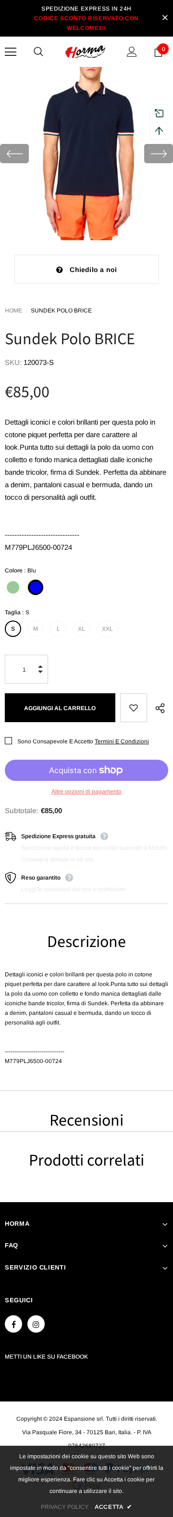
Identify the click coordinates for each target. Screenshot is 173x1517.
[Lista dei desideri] (133, 707)
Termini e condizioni (122, 741)
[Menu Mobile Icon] (10, 52)
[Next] (158, 153)
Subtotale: (21, 810)
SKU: (13, 362)
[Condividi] (157, 707)
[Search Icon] (48, 52)
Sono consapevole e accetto (55, 741)
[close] (165, 18)
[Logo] (85, 52)
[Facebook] (13, 1324)
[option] (86, 153)
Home (13, 310)
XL (81, 628)
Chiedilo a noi (93, 269)
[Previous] (14, 153)
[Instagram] (36, 1324)
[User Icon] (132, 52)
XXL (107, 628)
